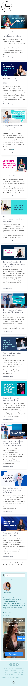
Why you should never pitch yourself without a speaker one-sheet (13, 128)
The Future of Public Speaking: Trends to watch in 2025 (13, 81)
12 (9, 564)
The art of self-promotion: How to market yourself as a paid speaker (13, 219)
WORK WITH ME (19, 669)
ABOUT (11, 669)
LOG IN (7, 672)
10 (4, 564)
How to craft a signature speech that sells (12, 354)
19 (14, 566)
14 (15, 564)
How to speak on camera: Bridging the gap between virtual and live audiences (12, 34)
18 (11, 566)
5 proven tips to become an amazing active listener (12, 399)
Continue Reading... (8, 57)
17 (24, 564)
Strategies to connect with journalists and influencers (12, 175)
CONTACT (21, 670)
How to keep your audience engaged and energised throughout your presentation (13, 443)
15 (18, 564)
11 (6, 564)
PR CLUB (20, 674)
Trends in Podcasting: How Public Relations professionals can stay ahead (14, 264)
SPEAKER (6, 670)
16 (21, 564)
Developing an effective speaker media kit (11, 534)
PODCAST (13, 670)
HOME (5, 669)
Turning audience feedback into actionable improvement (13, 311)
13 (12, 564)
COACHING (14, 672)
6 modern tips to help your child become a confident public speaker (12, 490)
